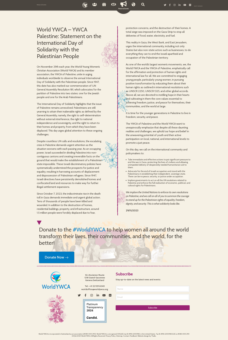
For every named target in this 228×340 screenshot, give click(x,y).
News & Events (123, 9)
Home (85, 5)
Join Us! (113, 6)
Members (133, 6)
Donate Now (55, 257)
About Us (94, 6)
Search (143, 6)
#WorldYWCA (89, 229)
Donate (104, 6)
